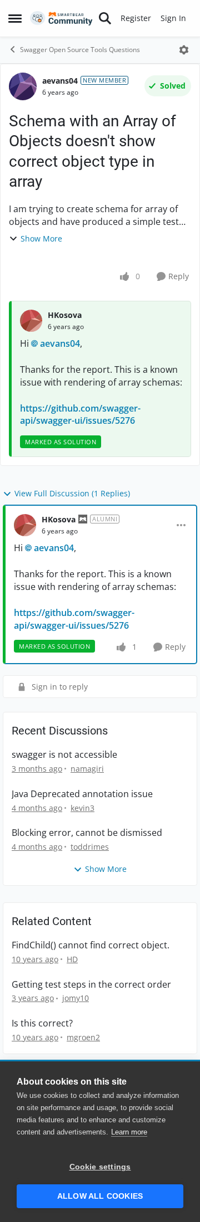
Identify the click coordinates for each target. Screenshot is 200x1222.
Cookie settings (100, 1167)
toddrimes (90, 846)
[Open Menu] (184, 50)
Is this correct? (42, 1023)
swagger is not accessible (64, 755)
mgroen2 (83, 1037)
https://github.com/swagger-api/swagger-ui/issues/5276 (80, 414)
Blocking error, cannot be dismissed (87, 833)
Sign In (173, 18)
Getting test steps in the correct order (91, 984)
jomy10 (75, 998)
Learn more (129, 1132)
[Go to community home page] (61, 18)
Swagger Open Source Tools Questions (80, 49)
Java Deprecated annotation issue (82, 794)
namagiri (87, 768)
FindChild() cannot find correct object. (90, 945)
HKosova (65, 315)
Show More (41, 238)
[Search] (105, 18)
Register (136, 18)
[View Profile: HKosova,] (31, 321)
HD (72, 959)
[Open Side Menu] (15, 18)
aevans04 (60, 80)
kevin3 (82, 808)
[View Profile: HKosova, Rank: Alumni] (25, 525)
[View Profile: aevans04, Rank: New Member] (23, 86)
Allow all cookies (100, 1196)
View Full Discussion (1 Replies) (72, 493)
